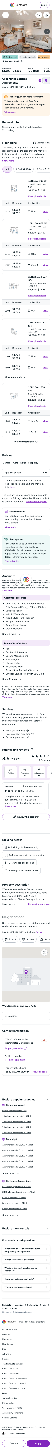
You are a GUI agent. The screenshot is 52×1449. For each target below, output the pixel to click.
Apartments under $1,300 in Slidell (17, 1161)
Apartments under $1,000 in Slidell (17, 1145)
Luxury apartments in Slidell (14, 1203)
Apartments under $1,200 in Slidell (17, 1156)
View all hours (39, 1071)
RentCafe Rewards (10, 1373)
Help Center (7, 1344)
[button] (26, 31)
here (12, 487)
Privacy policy (8, 1403)
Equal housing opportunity (15, 1433)
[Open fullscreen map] (44, 952)
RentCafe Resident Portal (13, 1388)
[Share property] (46, 15)
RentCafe (6, 1305)
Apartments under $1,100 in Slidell (17, 1150)
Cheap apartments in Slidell (14, 1208)
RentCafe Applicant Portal (14, 1383)
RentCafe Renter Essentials (14, 1378)
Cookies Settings (9, 1418)
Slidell (5, 1308)
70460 (38, 931)
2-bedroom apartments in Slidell (16, 1121)
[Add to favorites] (38, 15)
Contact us (7, 1339)
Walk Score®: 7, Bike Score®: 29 (19, 1005)
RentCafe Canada (10, 1368)
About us (6, 1334)
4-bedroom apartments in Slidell (16, 1132)
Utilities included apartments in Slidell (18, 1192)
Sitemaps (6, 1359)
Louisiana (19, 1305)
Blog (4, 1349)
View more (10, 527)
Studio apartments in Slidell (14, 1110)
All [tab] (7, 169)
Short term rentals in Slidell (14, 1197)
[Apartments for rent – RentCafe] (24, 5)
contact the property (36, 501)
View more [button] (10, 112)
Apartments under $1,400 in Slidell (17, 1167)
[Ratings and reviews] (32, 749)
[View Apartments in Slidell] (5, 15)
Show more (10, 806)
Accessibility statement (12, 1413)
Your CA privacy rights (12, 1408)
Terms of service (9, 1398)
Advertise (6, 1354)
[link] (44, 5)
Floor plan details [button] (37, 196)
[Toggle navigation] (5, 5)
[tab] (23, 169)
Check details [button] (11, 561)
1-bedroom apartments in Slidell (16, 1116)
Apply (38, 1443)
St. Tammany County (37, 1305)
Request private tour (39, 904)
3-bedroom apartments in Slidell (16, 1127)
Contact (14, 1443)
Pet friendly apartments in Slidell (16, 1186)
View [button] (45, 211)
